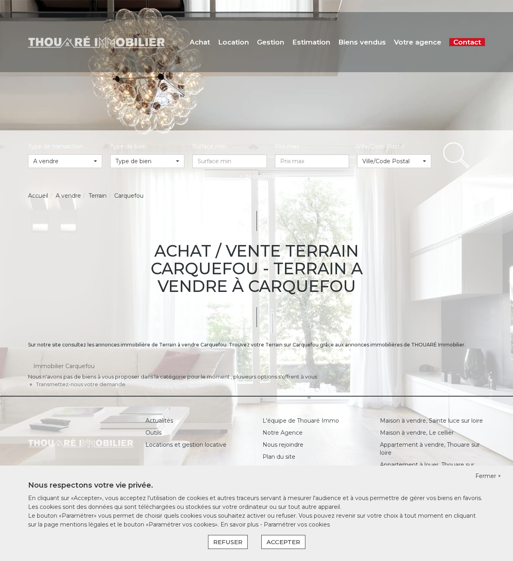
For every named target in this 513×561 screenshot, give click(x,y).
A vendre (68, 195)
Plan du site (279, 456)
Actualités (159, 420)
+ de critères (256, 176)
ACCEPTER (283, 542)
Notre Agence (283, 432)
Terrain (98, 195)
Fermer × (488, 476)
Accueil (38, 195)
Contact (467, 42)
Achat (200, 42)
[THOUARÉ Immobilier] (96, 41)
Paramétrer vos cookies (297, 524)
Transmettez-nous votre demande (80, 384)
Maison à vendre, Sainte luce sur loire (431, 420)
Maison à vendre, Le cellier (417, 432)
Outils (153, 432)
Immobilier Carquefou (64, 366)
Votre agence (417, 42)
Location (233, 42)
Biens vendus (362, 42)
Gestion (270, 42)
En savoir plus (240, 524)
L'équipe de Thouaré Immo (301, 420)
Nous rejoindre (283, 444)
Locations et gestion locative (185, 444)
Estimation (311, 42)
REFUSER (227, 542)
